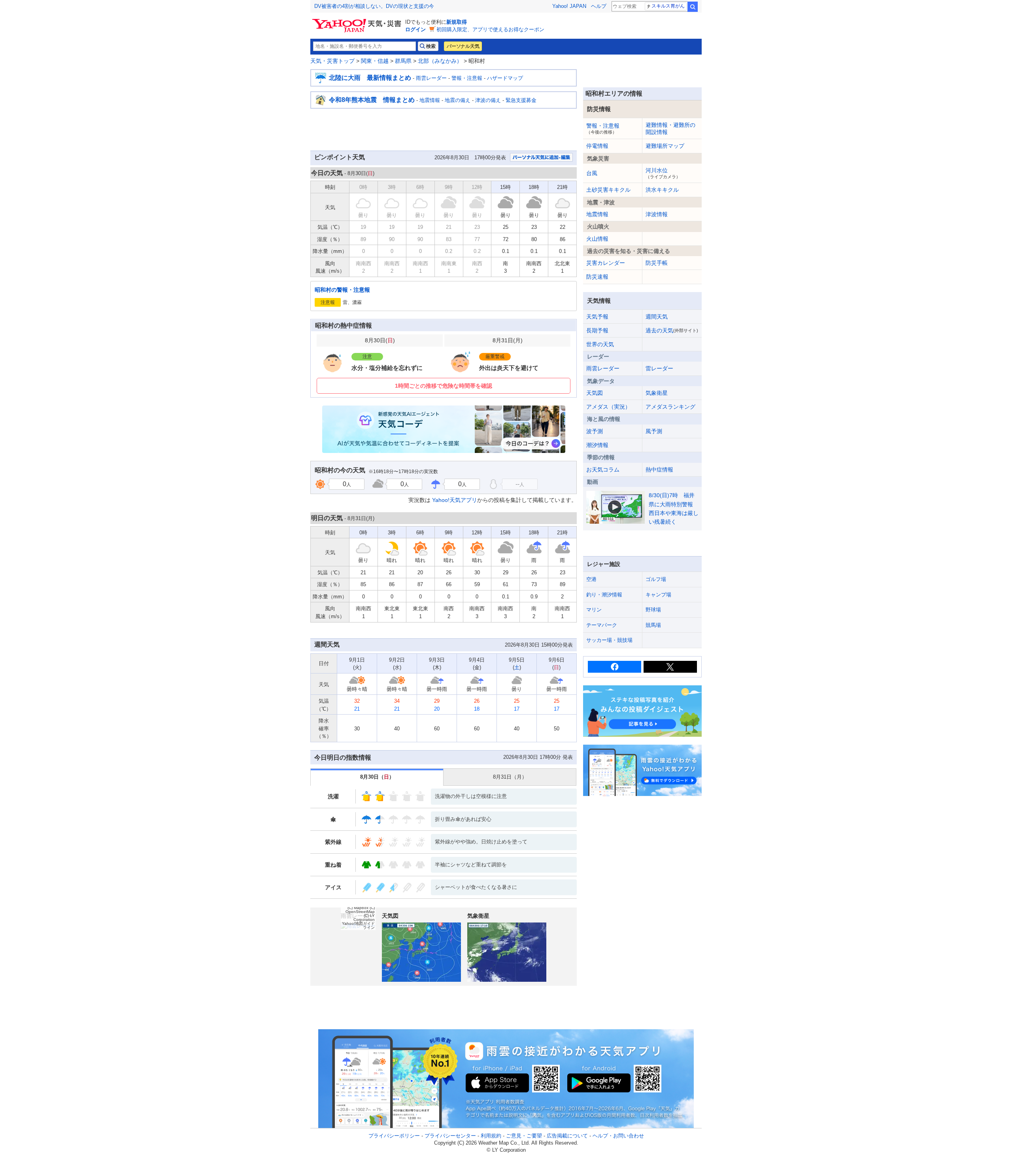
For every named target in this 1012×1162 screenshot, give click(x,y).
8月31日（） (510, 777)
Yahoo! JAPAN (569, 6)
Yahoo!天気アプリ (454, 500)
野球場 (653, 610)
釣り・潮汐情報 (604, 595)
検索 (692, 7)
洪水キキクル (662, 190)
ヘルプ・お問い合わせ (618, 1136)
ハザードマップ (505, 78)
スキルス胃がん (668, 6)
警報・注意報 (466, 78)
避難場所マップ (665, 146)
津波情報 (657, 214)
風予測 (654, 431)
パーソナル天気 (463, 46)
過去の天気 (672, 330)
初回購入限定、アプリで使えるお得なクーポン (490, 29)
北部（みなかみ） (440, 61)
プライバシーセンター (450, 1136)
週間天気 (657, 316)
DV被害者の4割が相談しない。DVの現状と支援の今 (374, 6)
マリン (594, 610)
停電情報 (597, 146)
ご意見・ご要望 (524, 1136)
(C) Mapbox (357, 907)
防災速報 (597, 277)
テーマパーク (601, 625)
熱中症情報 (659, 469)
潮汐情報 (597, 445)
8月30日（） (377, 777)
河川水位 (663, 173)
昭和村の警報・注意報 (342, 290)
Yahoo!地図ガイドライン (358, 925)
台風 (591, 173)
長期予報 (597, 330)
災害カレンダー (605, 263)
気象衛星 (657, 393)
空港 (591, 579)
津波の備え (488, 100)
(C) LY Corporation (364, 917)
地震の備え (457, 100)
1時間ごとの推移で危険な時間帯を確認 (443, 386)
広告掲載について (567, 1136)
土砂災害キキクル (608, 190)
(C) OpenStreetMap (360, 909)
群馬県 (403, 61)
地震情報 (429, 100)
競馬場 (653, 625)
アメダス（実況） (608, 407)
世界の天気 (600, 344)
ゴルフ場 (656, 579)
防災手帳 (657, 263)
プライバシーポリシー (394, 1136)
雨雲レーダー (431, 78)
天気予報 (597, 316)
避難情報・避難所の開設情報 (670, 128)
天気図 (594, 393)
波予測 (594, 431)
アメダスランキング (670, 407)
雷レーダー (659, 368)
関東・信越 (375, 61)
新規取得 (456, 22)
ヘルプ (598, 6)
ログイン (415, 29)
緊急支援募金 (521, 100)
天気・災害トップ (332, 61)
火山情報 (597, 239)
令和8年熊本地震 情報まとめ (372, 99)
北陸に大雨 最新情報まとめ (370, 77)
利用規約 (491, 1136)
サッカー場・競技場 (609, 640)
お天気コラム (602, 469)
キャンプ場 (658, 595)
